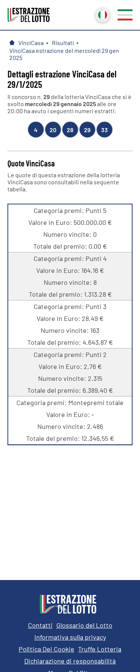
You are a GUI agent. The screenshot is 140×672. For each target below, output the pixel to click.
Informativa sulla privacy (70, 637)
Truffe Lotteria (99, 649)
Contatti (40, 625)
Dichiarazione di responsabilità (70, 661)
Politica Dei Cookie (46, 649)
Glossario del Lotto (84, 625)
